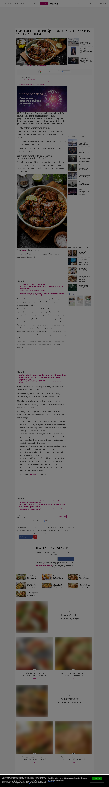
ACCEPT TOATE (97, 778)
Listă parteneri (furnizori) (51, 781)
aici (29, 783)
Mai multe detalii (29, 779)
